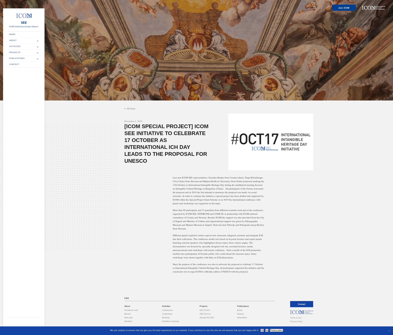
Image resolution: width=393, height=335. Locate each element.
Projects (14, 52)
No (267, 330)
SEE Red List (205, 314)
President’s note (131, 310)
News (12, 34)
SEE (24, 22)
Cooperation (167, 314)
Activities (15, 46)
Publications (17, 58)
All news (131, 108)
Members (128, 321)
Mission (127, 314)
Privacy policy (276, 330)
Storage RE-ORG (207, 318)
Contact (14, 64)
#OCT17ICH (205, 310)
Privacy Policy (296, 321)
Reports (240, 314)
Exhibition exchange (170, 321)
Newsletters (242, 318)
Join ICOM (344, 8)
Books (239, 310)
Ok (262, 330)
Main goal (128, 318)
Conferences (167, 310)
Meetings (166, 318)
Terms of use (295, 318)
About (13, 40)
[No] (389, 330)
